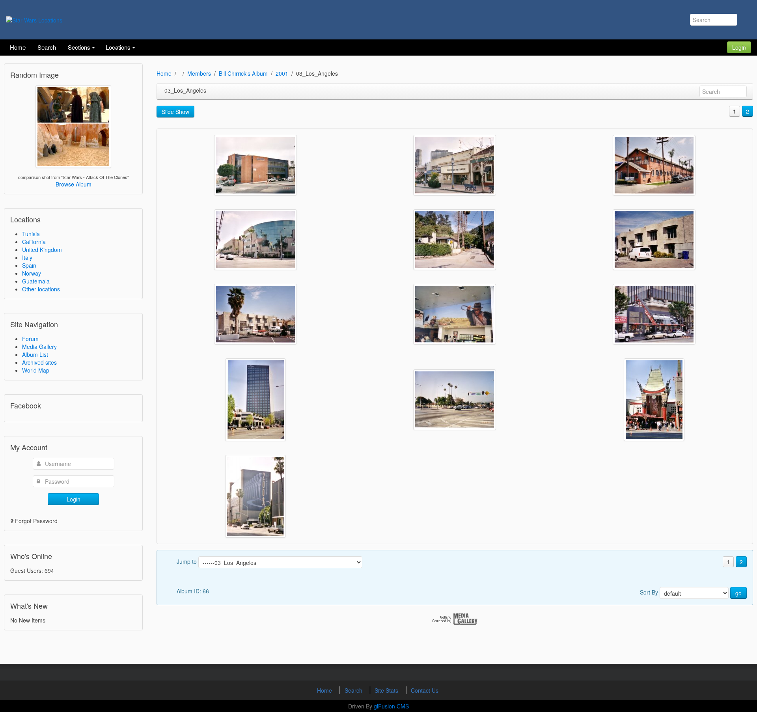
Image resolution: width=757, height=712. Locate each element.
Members (199, 73)
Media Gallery (39, 346)
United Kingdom (42, 249)
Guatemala (36, 281)
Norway (31, 273)
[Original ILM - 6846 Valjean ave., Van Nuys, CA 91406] (654, 239)
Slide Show (175, 112)
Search (354, 690)
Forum (30, 339)
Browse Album (73, 184)
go (738, 593)
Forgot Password (36, 521)
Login (739, 47)
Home (164, 73)
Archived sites (39, 362)
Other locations (41, 289)
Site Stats (387, 690)
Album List (35, 354)
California (34, 242)
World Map (35, 370)
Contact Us (424, 690)
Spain (29, 265)
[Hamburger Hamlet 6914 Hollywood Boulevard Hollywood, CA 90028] (454, 314)
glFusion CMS (391, 706)
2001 (282, 73)
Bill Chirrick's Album (243, 73)
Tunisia (31, 234)
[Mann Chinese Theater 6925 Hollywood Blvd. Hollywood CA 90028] (654, 399)
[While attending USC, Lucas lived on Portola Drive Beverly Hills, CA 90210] (454, 239)
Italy (27, 257)
